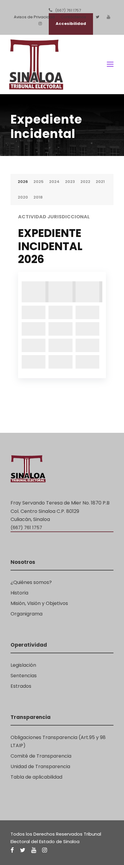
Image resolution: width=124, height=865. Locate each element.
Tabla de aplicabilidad (36, 777)
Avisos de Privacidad (34, 17)
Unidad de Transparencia (40, 766)
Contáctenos (73, 17)
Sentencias (24, 675)
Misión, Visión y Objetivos (39, 603)
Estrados (21, 686)
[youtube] (108, 17)
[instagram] (44, 850)
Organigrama (26, 613)
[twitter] (97, 17)
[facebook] (12, 850)
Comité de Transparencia (41, 756)
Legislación (23, 665)
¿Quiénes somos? (31, 582)
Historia (19, 592)
